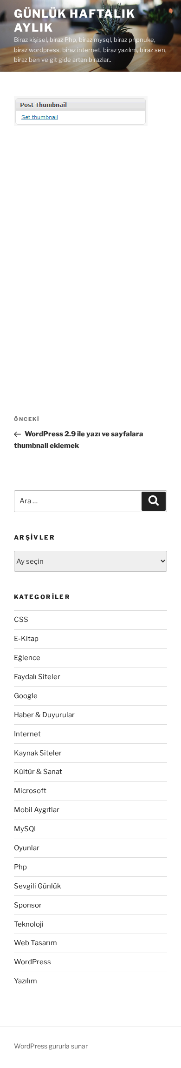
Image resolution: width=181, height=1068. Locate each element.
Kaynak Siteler (38, 753)
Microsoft (30, 791)
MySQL (26, 829)
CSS (21, 619)
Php (20, 867)
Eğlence (27, 658)
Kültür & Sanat (38, 772)
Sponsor (28, 905)
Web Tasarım (35, 943)
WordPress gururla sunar (51, 1046)
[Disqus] (90, 256)
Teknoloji (29, 924)
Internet (27, 734)
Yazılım (25, 981)
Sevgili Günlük (37, 886)
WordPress (32, 962)
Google (26, 696)
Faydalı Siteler (37, 677)
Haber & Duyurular (44, 715)
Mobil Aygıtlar (36, 810)
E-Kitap (26, 638)
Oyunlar (26, 848)
